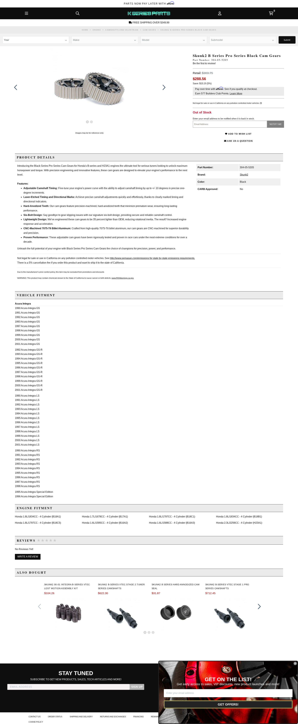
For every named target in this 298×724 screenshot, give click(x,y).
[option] (89, 87)
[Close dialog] (295, 663)
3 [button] (153, 632)
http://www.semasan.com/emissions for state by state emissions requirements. (152, 258)
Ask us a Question (239, 141)
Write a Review (27, 556)
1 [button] (87, 122)
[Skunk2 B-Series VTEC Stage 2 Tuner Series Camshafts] (122, 613)
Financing (138, 717)
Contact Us (35, 717)
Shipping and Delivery (81, 717)
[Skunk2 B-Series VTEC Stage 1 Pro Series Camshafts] (230, 613)
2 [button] (91, 122)
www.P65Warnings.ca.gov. (123, 278)
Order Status (55, 717)
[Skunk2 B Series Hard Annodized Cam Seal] (176, 613)
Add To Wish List (240, 134)
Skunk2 (244, 174)
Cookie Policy (36, 722)
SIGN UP (137, 687)
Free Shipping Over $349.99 (150, 22)
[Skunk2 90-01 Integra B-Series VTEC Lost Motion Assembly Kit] (69, 613)
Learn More (236, 93)
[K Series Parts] (149, 13)
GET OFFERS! (228, 704)
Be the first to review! (204, 63)
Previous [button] (15, 87)
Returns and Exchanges (113, 717)
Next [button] (163, 87)
